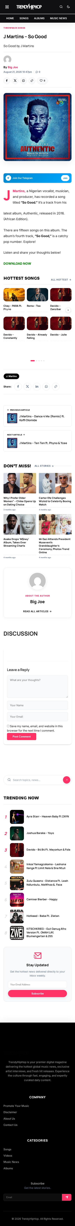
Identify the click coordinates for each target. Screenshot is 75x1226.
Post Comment (22, 736)
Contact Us (10, 1125)
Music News (11, 1162)
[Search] (61, 7)
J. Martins (11, 376)
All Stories (43, 465)
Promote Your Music (16, 1106)
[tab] (33, 360)
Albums (8, 1168)
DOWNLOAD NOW (17, 263)
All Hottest (59, 279)
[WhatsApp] (23, 80)
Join (65, 178)
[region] (37, 324)
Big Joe (13, 67)
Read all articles (35, 611)
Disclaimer (10, 1112)
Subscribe (37, 993)
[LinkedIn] (37, 386)
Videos (7, 1155)
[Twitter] (15, 80)
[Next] (68, 310)
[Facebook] (6, 80)
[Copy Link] (32, 80)
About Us (9, 1118)
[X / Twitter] (27, 386)
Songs (7, 1149)
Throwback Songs (14, 28)
